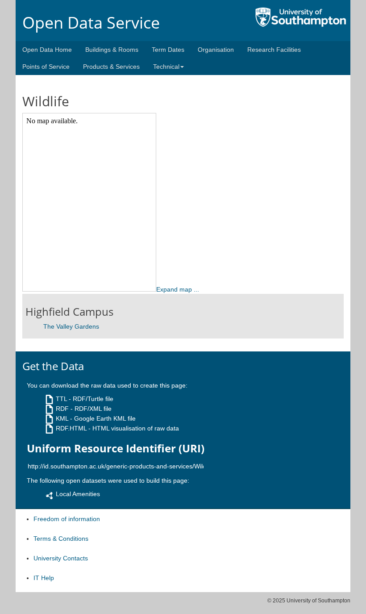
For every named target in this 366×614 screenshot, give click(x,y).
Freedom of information (66, 518)
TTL (61, 398)
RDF (62, 408)
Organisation (216, 49)
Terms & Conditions (60, 538)
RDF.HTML (71, 428)
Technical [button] (166, 66)
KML (62, 418)
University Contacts (60, 558)
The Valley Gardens (71, 326)
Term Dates (168, 49)
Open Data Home (47, 49)
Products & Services (111, 66)
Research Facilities (274, 49)
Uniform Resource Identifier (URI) (115, 448)
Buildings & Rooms (111, 49)
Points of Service (46, 66)
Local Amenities (78, 493)
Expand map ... (177, 289)
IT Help (43, 577)
